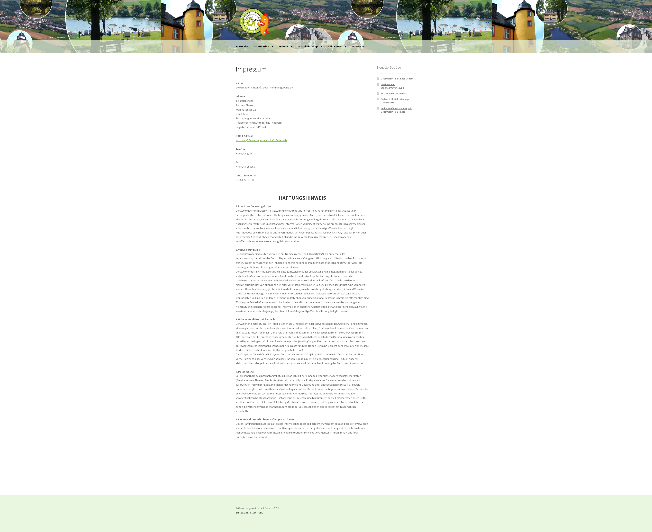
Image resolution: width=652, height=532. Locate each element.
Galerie (283, 46)
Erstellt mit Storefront (249, 512)
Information (261, 46)
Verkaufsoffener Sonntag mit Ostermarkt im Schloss (396, 110)
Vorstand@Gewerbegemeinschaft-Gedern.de (261, 140)
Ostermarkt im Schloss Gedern (397, 78)
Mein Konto (335, 46)
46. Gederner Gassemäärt (394, 93)
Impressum (358, 46)
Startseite (242, 46)
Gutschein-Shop (308, 46)
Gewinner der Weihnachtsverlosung (392, 86)
